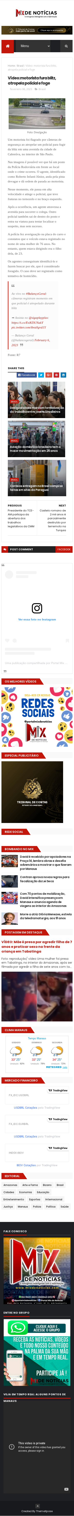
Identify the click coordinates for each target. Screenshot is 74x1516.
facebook (64, 549)
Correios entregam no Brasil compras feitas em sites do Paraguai (36, 488)
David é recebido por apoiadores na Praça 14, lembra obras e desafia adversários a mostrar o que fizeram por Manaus (45, 863)
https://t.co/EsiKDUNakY (27, 322)
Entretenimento (13, 1199)
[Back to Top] (37, 1506)
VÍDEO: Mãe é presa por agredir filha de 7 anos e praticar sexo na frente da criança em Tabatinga (36, 947)
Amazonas (10, 1185)
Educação (43, 1192)
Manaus (23, 1206)
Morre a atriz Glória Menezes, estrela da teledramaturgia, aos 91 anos (46, 916)
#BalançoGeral (36, 293)
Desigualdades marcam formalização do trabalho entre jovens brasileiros (37, 410)
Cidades (8, 1192)
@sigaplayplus (38, 317)
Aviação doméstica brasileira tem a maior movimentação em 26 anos (35, 449)
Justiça (8, 1206)
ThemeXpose (44, 1511)
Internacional (53, 1199)
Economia (25, 1192)
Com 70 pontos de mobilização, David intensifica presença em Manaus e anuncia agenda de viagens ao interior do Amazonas (43, 900)
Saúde (65, 1206)
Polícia (37, 1206)
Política (51, 1206)
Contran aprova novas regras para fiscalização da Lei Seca (44, 879)
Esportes (34, 1199)
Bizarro (47, 1185)
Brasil (20, 65)
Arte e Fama (30, 1185)
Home (11, 65)
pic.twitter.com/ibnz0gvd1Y (29, 327)
